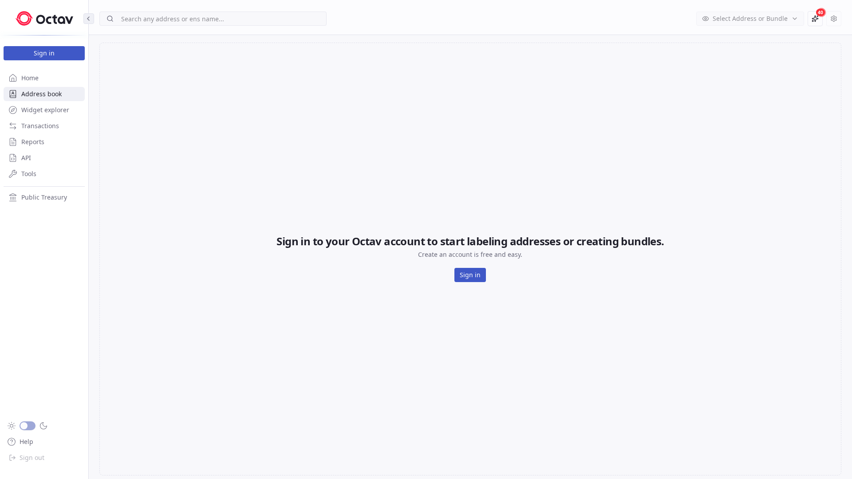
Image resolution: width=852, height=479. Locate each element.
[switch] (28, 425)
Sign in (44, 53)
